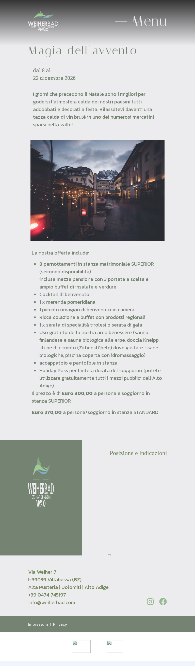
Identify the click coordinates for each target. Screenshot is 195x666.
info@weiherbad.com (51, 602)
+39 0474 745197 (47, 595)
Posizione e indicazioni (138, 453)
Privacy (60, 624)
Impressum (38, 624)
